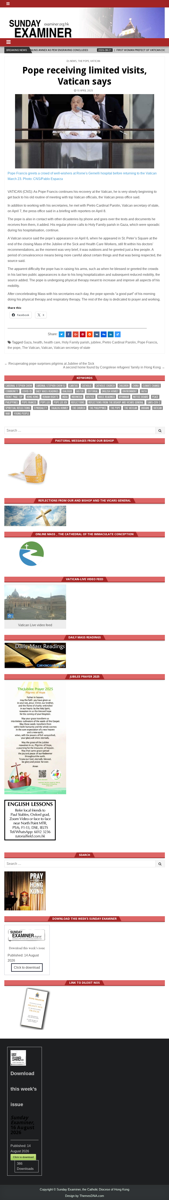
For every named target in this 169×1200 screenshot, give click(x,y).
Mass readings (106, 397)
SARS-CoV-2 (153, 402)
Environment (129, 391)
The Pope (83, 61)
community (11, 391)
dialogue (67, 391)
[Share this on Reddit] (90, 334)
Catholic (87, 386)
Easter (80, 391)
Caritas (73, 386)
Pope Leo (45, 402)
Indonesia (77, 397)
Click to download (27, 967)
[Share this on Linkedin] (111, 334)
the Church (78, 408)
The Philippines (97, 408)
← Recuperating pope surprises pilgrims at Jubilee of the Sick (49, 363)
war (7, 413)
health (37, 342)
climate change (151, 386)
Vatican (95, 61)
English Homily (110, 391)
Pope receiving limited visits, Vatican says (84, 76)
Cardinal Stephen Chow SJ (50, 386)
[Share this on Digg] (104, 334)
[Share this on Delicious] (118, 334)
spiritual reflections (17, 408)
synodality (40, 408)
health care (52, 342)
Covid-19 (27, 391)
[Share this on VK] (97, 334)
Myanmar (124, 397)
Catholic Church (105, 386)
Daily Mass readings (47, 391)
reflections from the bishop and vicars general (115, 402)
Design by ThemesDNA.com (84, 1196)
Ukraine (145, 408)
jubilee (96, 342)
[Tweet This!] (62, 334)
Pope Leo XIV (60, 402)
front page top (14, 397)
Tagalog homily (59, 408)
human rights (50, 397)
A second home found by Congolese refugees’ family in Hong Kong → (114, 367)
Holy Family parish (75, 342)
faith (144, 391)
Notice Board (140, 397)
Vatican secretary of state (72, 347)
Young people (21, 413)
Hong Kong (33, 397)
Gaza (28, 342)
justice (90, 397)
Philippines (11, 402)
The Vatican (31, 347)
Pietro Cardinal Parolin (119, 342)
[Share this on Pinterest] (83, 334)
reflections (77, 402)
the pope (14, 347)
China (136, 386)
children (124, 386)
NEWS (73, 61)
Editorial (93, 391)
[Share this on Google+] (76, 334)
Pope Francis (147, 342)
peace (155, 397)
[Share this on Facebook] (69, 334)
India (65, 397)
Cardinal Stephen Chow (18, 386)
